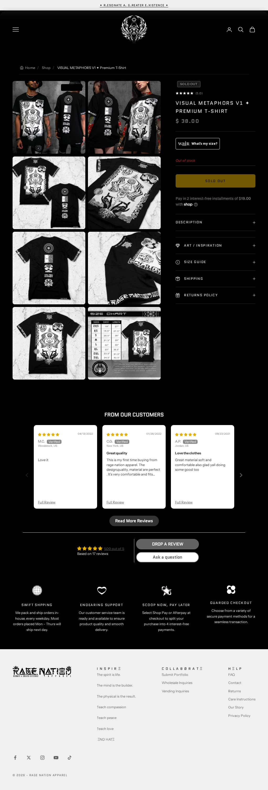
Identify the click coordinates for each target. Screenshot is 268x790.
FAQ (231, 674)
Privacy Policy (239, 715)
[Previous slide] (27, 475)
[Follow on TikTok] (69, 757)
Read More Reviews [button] (134, 521)
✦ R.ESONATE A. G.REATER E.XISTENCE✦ (134, 5)
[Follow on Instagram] (42, 757)
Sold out (215, 180)
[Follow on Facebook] (15, 757)
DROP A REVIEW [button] (167, 544)
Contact (234, 683)
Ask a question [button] (167, 557)
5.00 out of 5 (114, 549)
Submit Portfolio (175, 674)
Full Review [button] (46, 502)
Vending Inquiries (175, 691)
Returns (234, 691)
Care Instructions (241, 699)
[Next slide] (241, 475)
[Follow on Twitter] (28, 757)
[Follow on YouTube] (56, 757)
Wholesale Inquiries (177, 683)
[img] (48, 434)
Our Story (236, 707)
